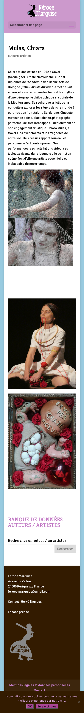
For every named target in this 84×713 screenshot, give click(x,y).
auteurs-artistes (19, 56)
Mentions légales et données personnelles (39, 685)
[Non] (78, 702)
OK (30, 706)
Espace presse (18, 612)
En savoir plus (46, 706)
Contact (39, 690)
